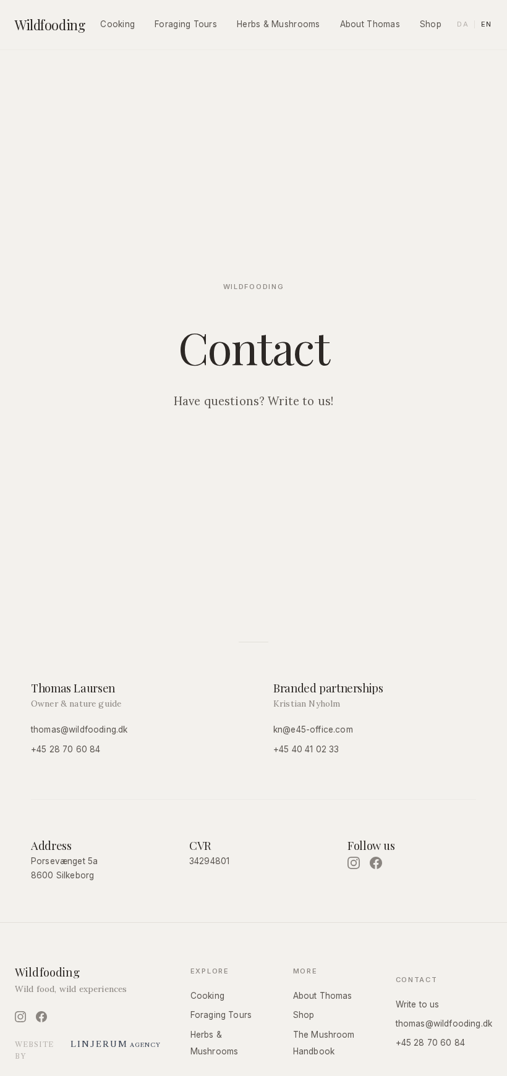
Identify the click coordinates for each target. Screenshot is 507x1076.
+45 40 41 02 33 (306, 749)
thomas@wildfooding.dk (79, 729)
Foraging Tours (186, 24)
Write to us (418, 1004)
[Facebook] (376, 863)
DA (463, 24)
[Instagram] (353, 863)
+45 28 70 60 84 (65, 749)
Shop (430, 24)
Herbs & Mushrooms (278, 24)
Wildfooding (50, 24)
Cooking (117, 24)
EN (486, 24)
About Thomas (370, 24)
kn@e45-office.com (313, 729)
